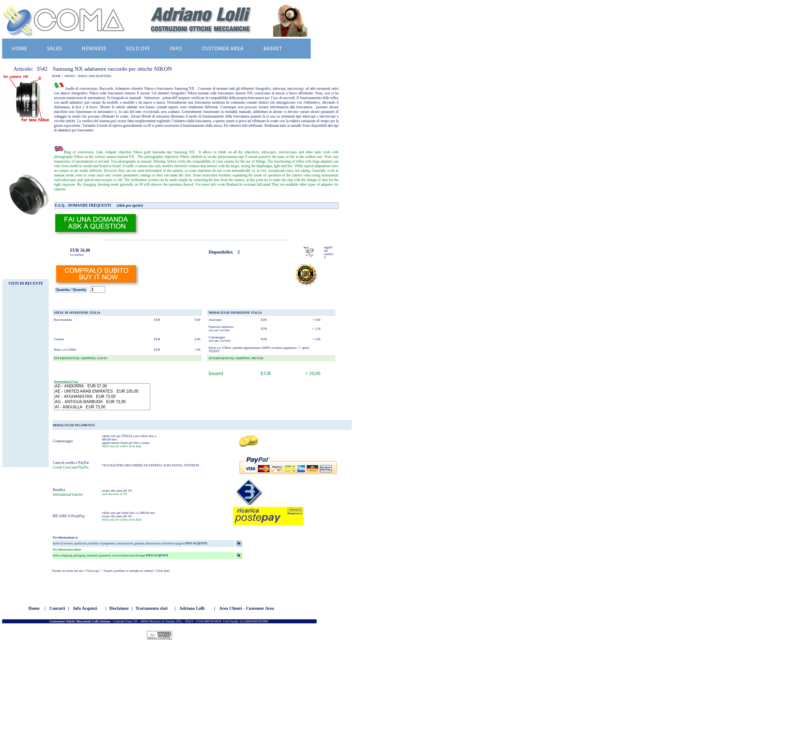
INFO (176, 49)
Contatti (57, 608)
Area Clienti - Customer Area (246, 608)
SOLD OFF (138, 49)
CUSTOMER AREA (222, 49)
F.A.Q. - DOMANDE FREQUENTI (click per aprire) (99, 205)
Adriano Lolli (192, 608)
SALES (54, 49)
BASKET (272, 49)
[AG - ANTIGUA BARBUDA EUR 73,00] (102, 402)
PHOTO (69, 76)
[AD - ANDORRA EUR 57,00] (102, 386)
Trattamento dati (151, 608)
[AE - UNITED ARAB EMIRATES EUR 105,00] (102, 391)
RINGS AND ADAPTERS (94, 76)
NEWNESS (93, 49)
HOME (19, 49)
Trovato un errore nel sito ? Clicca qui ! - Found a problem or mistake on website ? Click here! (111, 570)
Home (34, 608)
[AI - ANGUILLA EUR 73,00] (102, 407)
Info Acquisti (85, 608)
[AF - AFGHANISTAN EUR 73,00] (102, 396)
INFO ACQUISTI (195, 543)
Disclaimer (119, 608)
